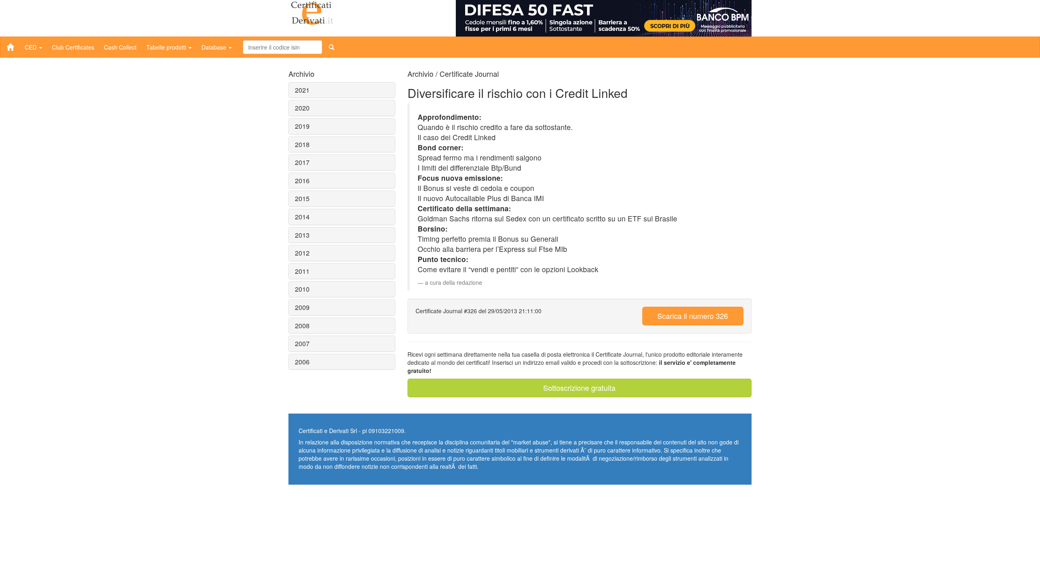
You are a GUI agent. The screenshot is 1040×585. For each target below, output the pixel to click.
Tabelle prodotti (167, 47)
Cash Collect (120, 47)
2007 (302, 343)
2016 (302, 180)
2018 (302, 144)
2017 (302, 162)
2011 (302, 271)
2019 (302, 126)
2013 (302, 235)
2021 (302, 90)
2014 (302, 216)
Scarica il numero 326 (692, 315)
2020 (302, 108)
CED (31, 47)
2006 (302, 361)
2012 (302, 253)
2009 (302, 307)
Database (215, 47)
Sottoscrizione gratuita (579, 387)
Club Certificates (73, 47)
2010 (302, 289)
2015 (302, 198)
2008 (302, 325)
